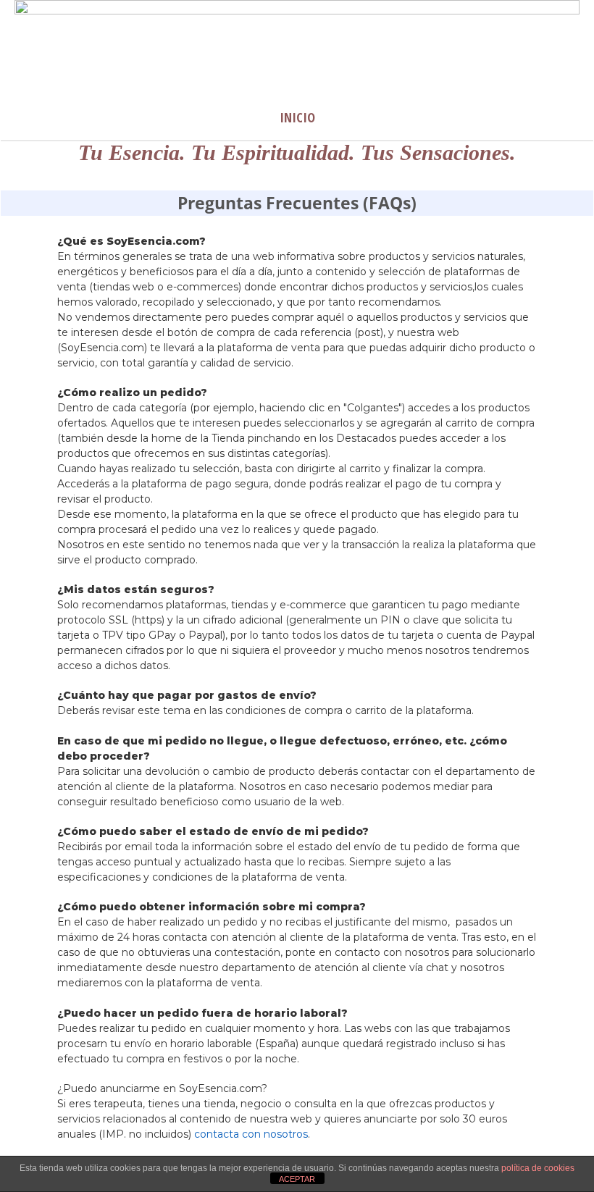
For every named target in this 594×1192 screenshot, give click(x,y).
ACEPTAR (297, 1179)
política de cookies (537, 1168)
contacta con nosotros (251, 1134)
